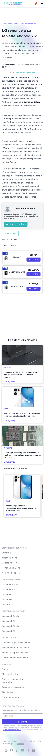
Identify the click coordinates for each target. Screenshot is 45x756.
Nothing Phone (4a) (11, 573)
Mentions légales (10, 674)
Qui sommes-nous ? (11, 697)
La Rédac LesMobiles (11, 64)
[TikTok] (17, 750)
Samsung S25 (8, 631)
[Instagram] (33, 750)
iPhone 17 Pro (8, 589)
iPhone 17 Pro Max (11, 584)
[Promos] (36, 3)
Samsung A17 (8, 552)
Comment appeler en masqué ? (16, 642)
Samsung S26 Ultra (11, 616)
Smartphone (13, 23)
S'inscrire (22, 721)
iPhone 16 (6, 604)
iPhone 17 (6, 594)
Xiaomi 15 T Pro (9, 557)
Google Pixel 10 (9, 562)
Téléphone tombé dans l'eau (15, 647)
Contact (5, 669)
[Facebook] (11, 750)
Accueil (4, 23)
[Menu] (42, 3)
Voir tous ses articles (16, 224)
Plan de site (7, 692)
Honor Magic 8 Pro (11, 567)
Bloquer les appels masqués (15, 652)
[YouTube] (22, 750)
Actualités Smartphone (28, 23)
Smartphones (10, 233)
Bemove (20, 744)
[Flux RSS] (39, 750)
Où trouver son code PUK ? (15, 657)
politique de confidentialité (12, 730)
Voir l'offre (33, 259)
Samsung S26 (8, 621)
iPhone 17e (7, 599)
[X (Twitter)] (28, 750)
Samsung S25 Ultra (11, 626)
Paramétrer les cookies (13, 687)
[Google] (6, 750)
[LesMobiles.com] (12, 3)
